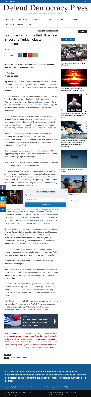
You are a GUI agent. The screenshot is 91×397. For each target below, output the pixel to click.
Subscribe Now (45, 204)
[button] (45, 191)
